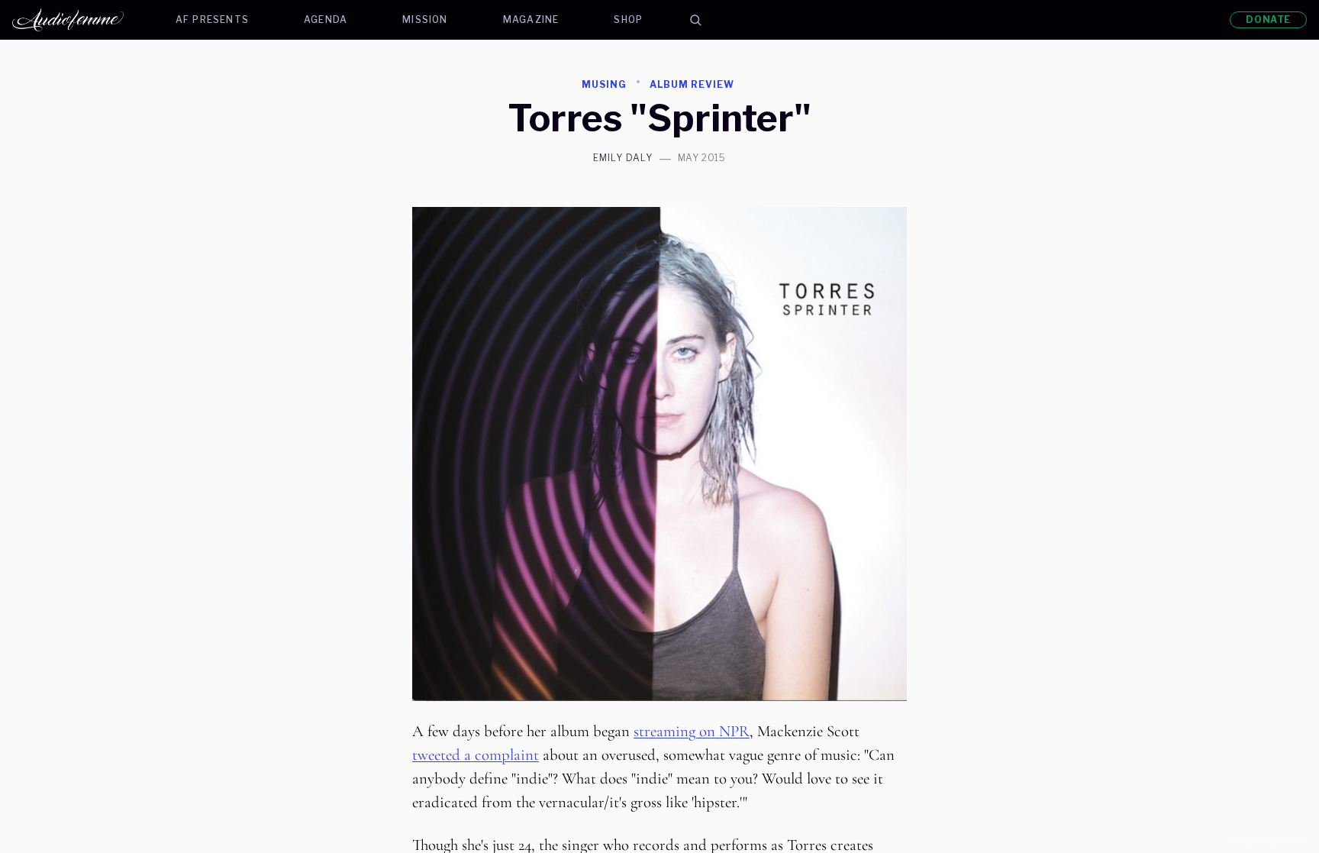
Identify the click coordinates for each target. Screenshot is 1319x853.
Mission (424, 19)
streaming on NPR (692, 731)
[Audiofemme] (80, 20)
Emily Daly (623, 158)
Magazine (531, 19)
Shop (628, 19)
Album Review (692, 84)
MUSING (604, 84)
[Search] (695, 20)
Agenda (325, 19)
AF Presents (212, 19)
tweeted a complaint (475, 754)
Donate (1268, 19)
